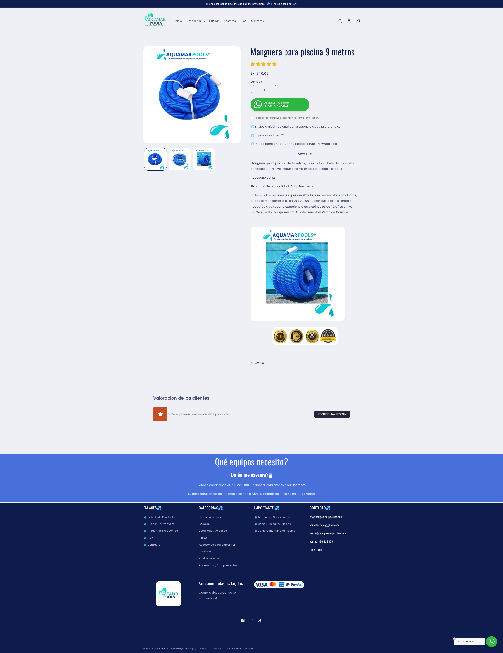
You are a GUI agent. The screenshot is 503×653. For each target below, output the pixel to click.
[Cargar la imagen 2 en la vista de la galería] (180, 159)
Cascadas (205, 551)
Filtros (203, 538)
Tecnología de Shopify (184, 649)
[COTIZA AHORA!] (491, 641)
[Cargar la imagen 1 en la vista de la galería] (155, 159)
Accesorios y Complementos (218, 565)
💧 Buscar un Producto (158, 524)
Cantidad (256, 81)
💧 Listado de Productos (159, 517)
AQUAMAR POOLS (162, 649)
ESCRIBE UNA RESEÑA (332, 414)
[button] (195, 21)
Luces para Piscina (211, 517)
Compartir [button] (262, 362)
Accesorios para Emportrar (217, 544)
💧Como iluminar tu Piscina (272, 524)
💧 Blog (148, 538)
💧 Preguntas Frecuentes (160, 531)
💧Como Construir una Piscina (274, 531)
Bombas (204, 524)
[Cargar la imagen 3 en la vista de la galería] (204, 159)
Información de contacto (239, 648)
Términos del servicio (211, 648)
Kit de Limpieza (209, 558)
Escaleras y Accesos (213, 531)
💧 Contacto (151, 544)
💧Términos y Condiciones (272, 517)
